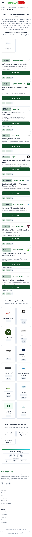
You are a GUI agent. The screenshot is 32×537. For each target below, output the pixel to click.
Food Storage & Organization (23, 434)
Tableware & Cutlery (8, 441)
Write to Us (4, 512)
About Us (3, 517)
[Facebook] (2, 483)
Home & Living (11, 7)
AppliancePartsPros (18, 84)
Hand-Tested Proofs (6, 498)
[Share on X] (14, 455)
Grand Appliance (17, 60)
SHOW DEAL (16, 73)
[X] (6, 483)
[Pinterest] (9, 483)
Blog (2, 495)
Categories (4, 492)
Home (3, 7)
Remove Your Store (6, 503)
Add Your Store (5, 500)
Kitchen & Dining (23, 7)
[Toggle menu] (4, 2)
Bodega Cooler (18, 276)
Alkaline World (18, 250)
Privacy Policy (4, 522)
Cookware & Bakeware (8, 434)
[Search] (28, 2)
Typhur (14, 157)
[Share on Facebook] (10, 455)
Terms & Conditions (6, 520)
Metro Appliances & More (19, 204)
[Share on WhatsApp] (17, 455)
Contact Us (4, 514)
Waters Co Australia (19, 180)
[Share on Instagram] (21, 455)
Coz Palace (15, 135)
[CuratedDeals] (16, 2)
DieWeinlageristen (18, 226)
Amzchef (16, 109)
